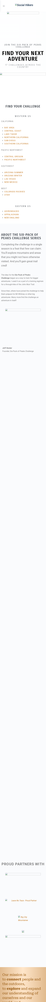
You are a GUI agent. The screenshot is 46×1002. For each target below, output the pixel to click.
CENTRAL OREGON (13, 156)
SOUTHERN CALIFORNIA (16, 144)
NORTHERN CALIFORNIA (16, 137)
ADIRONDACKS (11, 211)
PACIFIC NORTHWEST (15, 160)
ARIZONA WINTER (13, 176)
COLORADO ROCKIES (14, 192)
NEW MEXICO (11, 182)
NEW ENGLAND (11, 218)
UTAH (7, 195)
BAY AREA (9, 128)
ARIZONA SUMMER (13, 172)
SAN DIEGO (10, 140)
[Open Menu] (3, 5)
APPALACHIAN (11, 214)
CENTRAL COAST (12, 131)
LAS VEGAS (10, 179)
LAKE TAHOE (10, 134)
